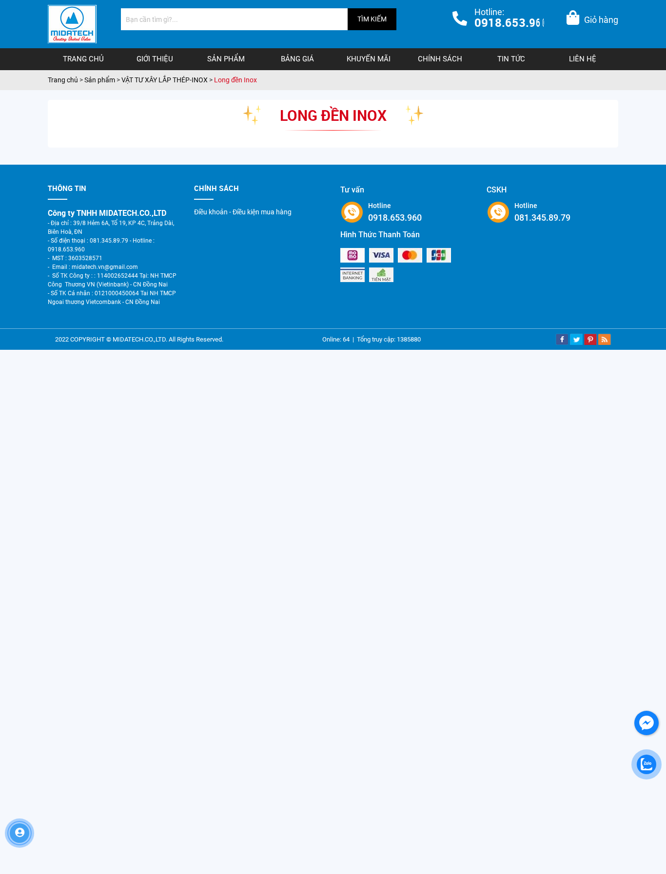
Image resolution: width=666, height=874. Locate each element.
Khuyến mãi (369, 59)
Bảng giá (297, 59)
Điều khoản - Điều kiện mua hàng (243, 212)
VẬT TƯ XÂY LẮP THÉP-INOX (164, 80)
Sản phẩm (226, 59)
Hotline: (511, 18)
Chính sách (440, 59)
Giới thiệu (155, 59)
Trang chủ (83, 59)
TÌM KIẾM (372, 19)
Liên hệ (582, 59)
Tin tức (511, 59)
